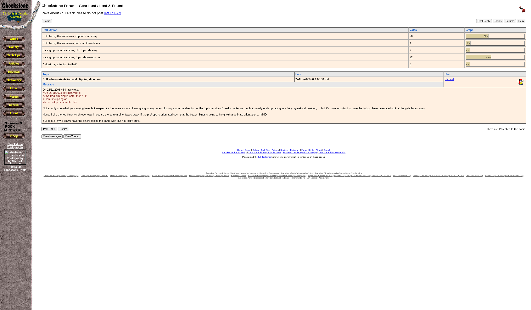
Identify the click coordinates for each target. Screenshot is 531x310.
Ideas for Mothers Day (402, 175)
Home (240, 150)
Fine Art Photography (119, 175)
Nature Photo (157, 175)
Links (311, 150)
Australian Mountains (249, 173)
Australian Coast (232, 173)
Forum (304, 150)
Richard (449, 79)
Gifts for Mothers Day (360, 175)
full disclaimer (264, 157)
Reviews (284, 150)
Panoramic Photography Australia (262, 175)
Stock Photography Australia (201, 175)
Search (327, 150)
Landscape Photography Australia (264, 152)
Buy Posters (312, 178)
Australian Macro (337, 173)
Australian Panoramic (215, 173)
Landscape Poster (261, 178)
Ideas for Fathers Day (514, 175)
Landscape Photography (69, 175)
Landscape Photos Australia (332, 152)
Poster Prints (324, 178)
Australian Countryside (269, 173)
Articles (275, 150)
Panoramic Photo (298, 178)
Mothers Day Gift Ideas (381, 175)
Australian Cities (322, 173)
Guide (248, 150)
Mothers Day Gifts (342, 175)
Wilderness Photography (140, 175)
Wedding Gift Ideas (421, 175)
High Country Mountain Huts (320, 175)
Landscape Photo (51, 175)
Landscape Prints (245, 178)
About (319, 150)
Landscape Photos (221, 175)
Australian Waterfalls (289, 173)
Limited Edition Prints (279, 178)
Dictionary (295, 150)
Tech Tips (265, 150)
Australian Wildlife (354, 173)
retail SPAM (112, 13)
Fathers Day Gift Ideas (494, 175)
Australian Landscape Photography (300, 152)
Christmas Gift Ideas (439, 175)
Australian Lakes (306, 173)
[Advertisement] (14, 243)
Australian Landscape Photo (175, 175)
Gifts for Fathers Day (474, 175)
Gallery (255, 150)
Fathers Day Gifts (456, 175)
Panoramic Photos (238, 175)
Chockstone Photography (234, 152)
